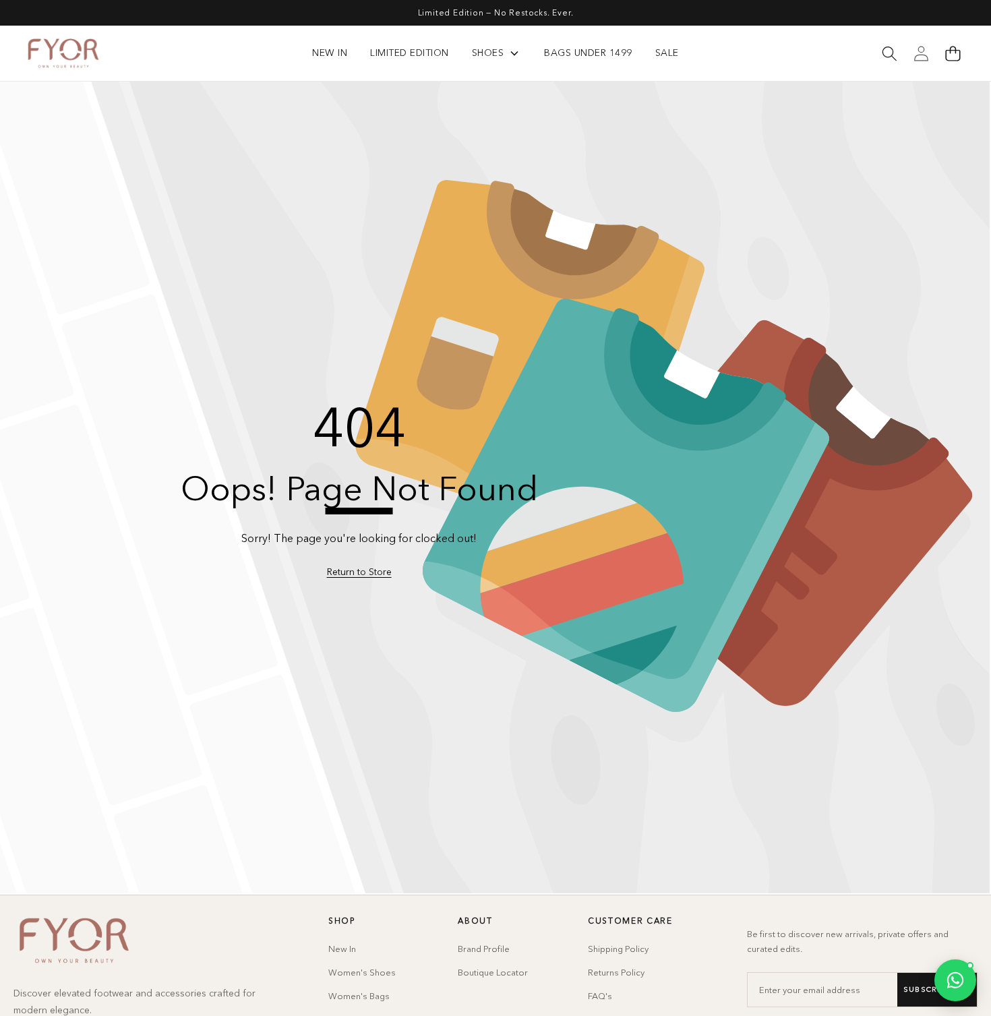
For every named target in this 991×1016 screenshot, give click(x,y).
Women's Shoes (362, 972)
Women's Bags (359, 995)
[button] (952, 53)
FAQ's (600, 995)
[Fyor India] (63, 53)
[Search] (889, 53)
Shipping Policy (618, 948)
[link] (359, 572)
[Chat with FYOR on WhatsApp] (955, 980)
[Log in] (921, 53)
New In (342, 948)
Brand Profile (484, 948)
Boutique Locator (493, 972)
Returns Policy (616, 972)
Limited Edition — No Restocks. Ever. (496, 12)
